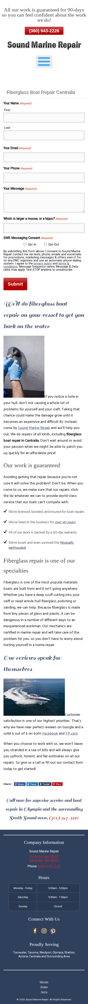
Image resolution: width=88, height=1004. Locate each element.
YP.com (71, 733)
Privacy (44, 987)
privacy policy (43, 263)
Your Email (17, 148)
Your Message (20, 188)
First (7, 110)
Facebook (50, 733)
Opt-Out (53, 244)
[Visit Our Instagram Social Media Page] (44, 931)
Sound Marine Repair (34, 428)
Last (7, 127)
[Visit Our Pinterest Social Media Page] (53, 931)
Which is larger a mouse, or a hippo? (35, 219)
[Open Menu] (44, 61)
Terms (44, 992)
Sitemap (44, 982)
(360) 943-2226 (44, 30)
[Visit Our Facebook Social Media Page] (35, 931)
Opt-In (32, 244)
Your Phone (17, 168)
